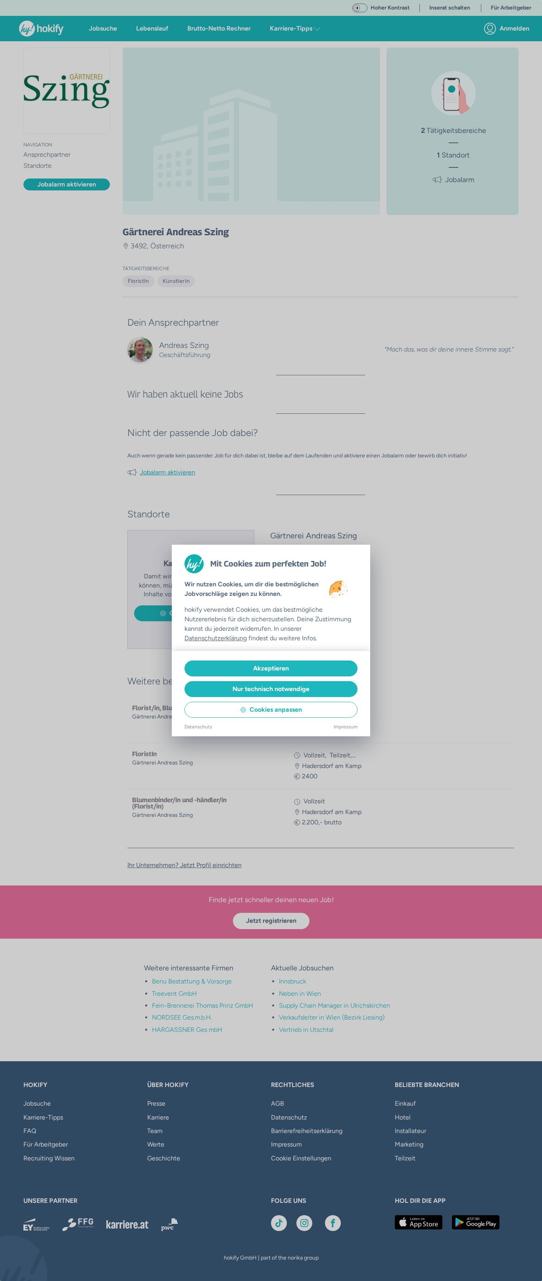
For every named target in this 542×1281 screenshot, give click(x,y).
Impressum (345, 727)
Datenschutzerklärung (216, 638)
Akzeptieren (271, 668)
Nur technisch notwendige (271, 689)
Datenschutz (198, 727)
